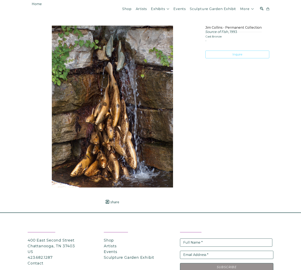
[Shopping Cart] (267, 8)
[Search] (261, 8)
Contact (35, 263)
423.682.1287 (40, 257)
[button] (160, 9)
